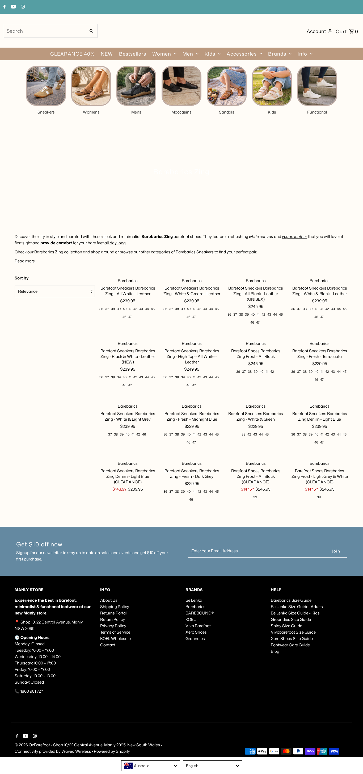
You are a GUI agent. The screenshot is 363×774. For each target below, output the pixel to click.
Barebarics (195, 606)
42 (135, 309)
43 (141, 309)
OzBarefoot (39, 745)
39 (119, 309)
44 (147, 309)
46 (124, 317)
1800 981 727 (31, 691)
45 (153, 309)
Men (188, 53)
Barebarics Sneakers (195, 252)
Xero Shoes (196, 632)
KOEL (190, 619)
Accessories (242, 53)
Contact (107, 645)
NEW (107, 53)
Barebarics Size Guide (291, 600)
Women (161, 53)
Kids (210, 53)
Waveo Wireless (76, 751)
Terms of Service (115, 632)
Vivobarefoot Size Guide (293, 632)
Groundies (195, 638)
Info (302, 53)
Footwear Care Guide (290, 645)
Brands (277, 53)
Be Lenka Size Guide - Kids (295, 613)
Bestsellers (132, 53)
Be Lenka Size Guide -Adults (297, 606)
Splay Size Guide (286, 626)
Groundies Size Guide (291, 619)
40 (124, 309)
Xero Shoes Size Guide (292, 638)
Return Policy (112, 619)
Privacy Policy (113, 626)
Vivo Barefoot (198, 626)
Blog (275, 651)
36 (101, 309)
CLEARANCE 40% (72, 53)
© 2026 (22, 745)
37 (107, 309)
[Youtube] (12, 7)
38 (113, 309)
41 (130, 309)
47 (130, 317)
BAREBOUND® (199, 613)
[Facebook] (4, 7)
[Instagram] (22, 7)
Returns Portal (113, 613)
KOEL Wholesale (115, 638)
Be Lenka (193, 600)
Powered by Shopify (112, 751)
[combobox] (44, 30)
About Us (108, 600)
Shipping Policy (114, 606)
